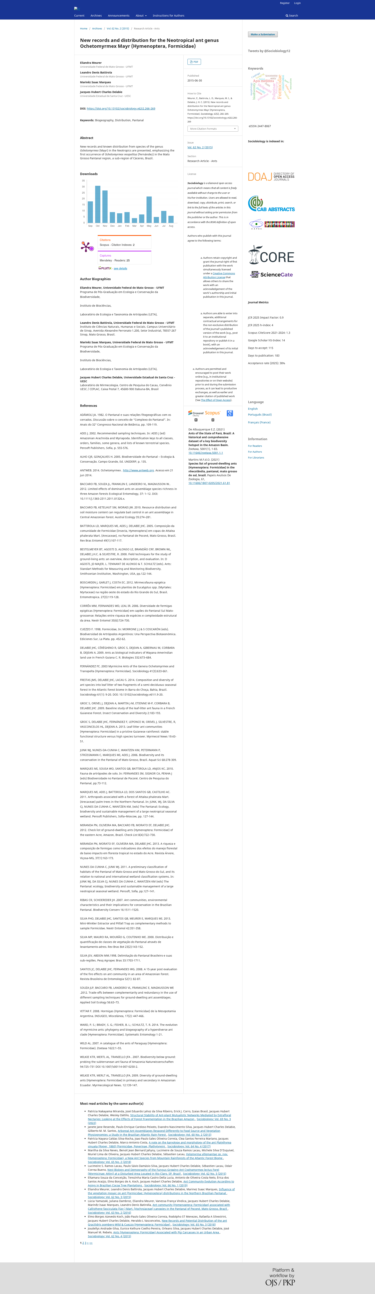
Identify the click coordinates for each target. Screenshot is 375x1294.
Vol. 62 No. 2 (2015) (118, 28)
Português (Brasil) (260, 414)
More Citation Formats (203, 128)
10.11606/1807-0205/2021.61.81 (209, 483)
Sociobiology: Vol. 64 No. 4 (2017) (189, 1146)
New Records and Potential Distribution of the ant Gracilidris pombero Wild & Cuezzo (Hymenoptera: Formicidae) (157, 1222)
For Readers (255, 446)
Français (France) (259, 422)
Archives (96, 15)
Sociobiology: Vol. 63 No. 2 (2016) (109, 1212)
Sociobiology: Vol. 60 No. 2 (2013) (189, 1134)
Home (83, 28)
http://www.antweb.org (138, 470)
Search (293, 15)
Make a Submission (263, 34)
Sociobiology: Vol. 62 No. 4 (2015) (109, 1236)
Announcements (118, 15)
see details (120, 268)
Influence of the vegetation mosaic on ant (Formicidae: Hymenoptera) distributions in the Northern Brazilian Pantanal (161, 1191)
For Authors (255, 451)
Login (297, 3)
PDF (195, 62)
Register (285, 3)
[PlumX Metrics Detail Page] (86, 246)
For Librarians (256, 457)
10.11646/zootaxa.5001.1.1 (205, 453)
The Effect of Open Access (215, 400)
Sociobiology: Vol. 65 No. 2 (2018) (109, 1162)
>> (91, 1243)
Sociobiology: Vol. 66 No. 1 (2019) (166, 1185)
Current (79, 15)
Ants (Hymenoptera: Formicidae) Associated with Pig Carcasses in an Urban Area (166, 1232)
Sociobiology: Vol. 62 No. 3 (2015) (204, 1173)
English (253, 409)
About (140, 15)
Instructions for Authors (168, 15)
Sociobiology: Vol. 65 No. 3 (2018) (194, 1224)
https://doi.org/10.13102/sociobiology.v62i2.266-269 (121, 108)
